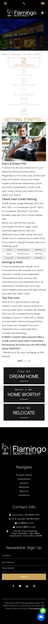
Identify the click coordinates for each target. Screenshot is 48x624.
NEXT (20, 360)
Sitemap (36, 606)
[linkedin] (27, 586)
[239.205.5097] (24, 3)
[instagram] (34, 586)
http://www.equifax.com (24, 249)
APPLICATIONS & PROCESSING (24, 104)
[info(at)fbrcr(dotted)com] (42, 3)
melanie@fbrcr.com (26, 527)
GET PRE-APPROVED (24, 94)
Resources (24, 487)
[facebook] (13, 586)
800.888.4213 (38, 257)
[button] (41, 617)
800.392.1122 (38, 253)
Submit (24, 577)
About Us (24, 491)
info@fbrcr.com (25, 523)
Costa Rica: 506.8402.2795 (25, 515)
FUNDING (24, 114)
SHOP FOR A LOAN (24, 75)
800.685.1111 (38, 249)
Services (24, 483)
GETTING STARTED (24, 65)
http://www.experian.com (25, 253)
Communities (24, 479)
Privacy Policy (25, 606)
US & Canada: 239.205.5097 (26, 519)
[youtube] (20, 586)
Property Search (24, 475)
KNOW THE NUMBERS (24, 85)
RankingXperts (36, 608)
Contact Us (24, 495)
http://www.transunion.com (25, 257)
